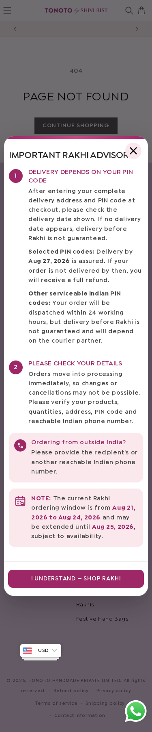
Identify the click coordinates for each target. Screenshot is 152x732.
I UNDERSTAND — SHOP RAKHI (76, 578)
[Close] (133, 151)
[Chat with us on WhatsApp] (136, 721)
